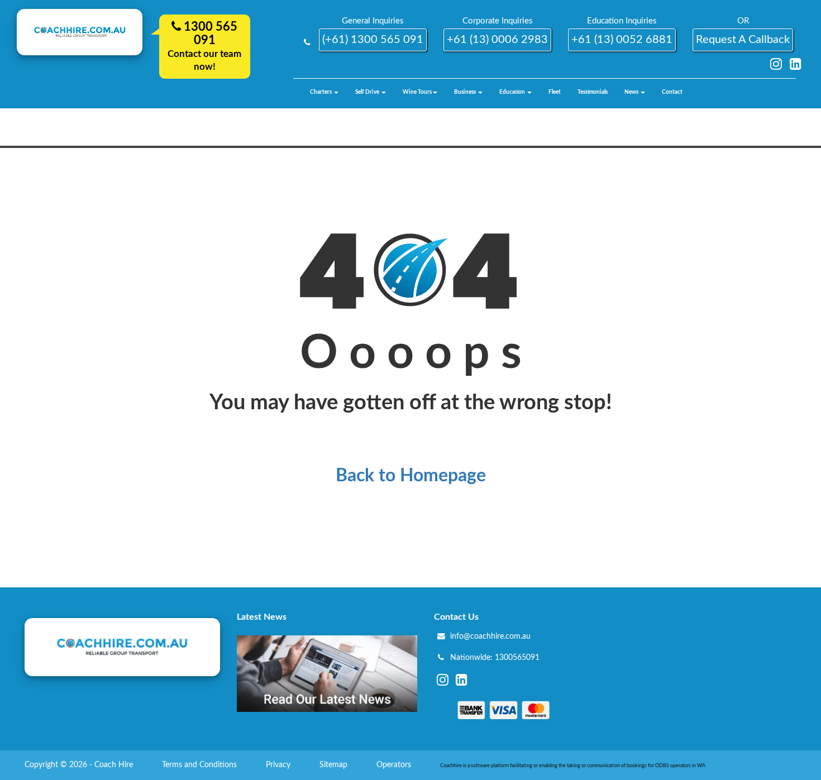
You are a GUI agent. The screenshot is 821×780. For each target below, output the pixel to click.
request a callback (743, 39)
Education (512, 92)
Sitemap (334, 765)
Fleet (554, 92)
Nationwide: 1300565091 (495, 658)
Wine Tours (417, 92)
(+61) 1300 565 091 (372, 39)
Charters (321, 92)
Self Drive (367, 92)
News (631, 92)
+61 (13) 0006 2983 (497, 39)
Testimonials (592, 92)
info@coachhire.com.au (490, 636)
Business (465, 92)
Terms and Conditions (200, 765)
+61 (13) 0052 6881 (621, 39)
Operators (394, 765)
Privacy (279, 765)
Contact (672, 92)
